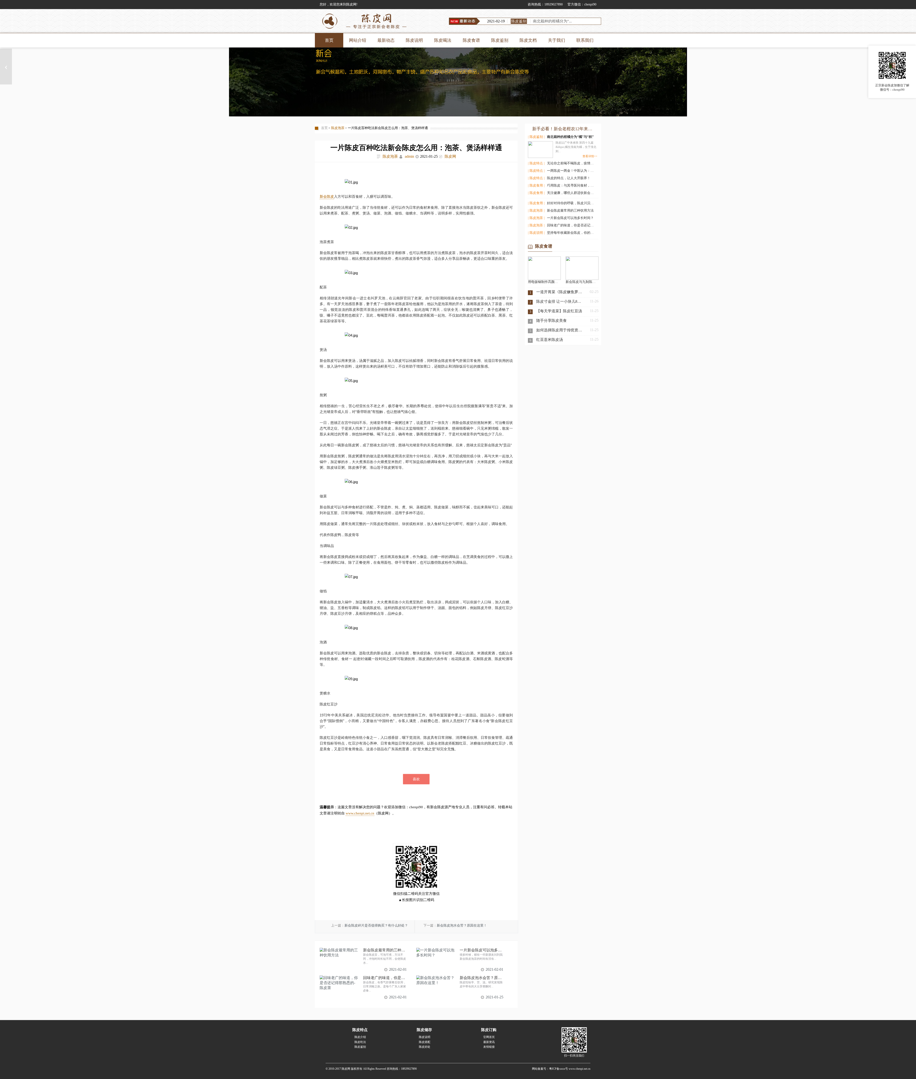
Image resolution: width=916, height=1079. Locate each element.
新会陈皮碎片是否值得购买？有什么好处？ (376, 925)
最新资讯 (489, 1042)
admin (409, 156)
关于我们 (556, 40)
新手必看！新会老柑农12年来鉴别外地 (563, 128)
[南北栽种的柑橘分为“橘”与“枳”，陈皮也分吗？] (540, 148)
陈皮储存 (424, 1030)
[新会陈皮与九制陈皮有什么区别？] (582, 258)
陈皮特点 (360, 1030)
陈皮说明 (414, 40)
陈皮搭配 (424, 1042)
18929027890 (553, 4)
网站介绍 (357, 40)
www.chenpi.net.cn (360, 813)
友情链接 (489, 1046)
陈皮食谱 (471, 40)
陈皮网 (450, 156)
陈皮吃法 (360, 1042)
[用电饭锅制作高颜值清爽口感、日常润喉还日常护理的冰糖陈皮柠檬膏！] (544, 258)
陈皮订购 (488, 1030)
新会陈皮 (327, 196)
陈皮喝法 (442, 40)
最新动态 (386, 40)
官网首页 (489, 1037)
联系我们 (584, 40)
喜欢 (416, 779)
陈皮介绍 (360, 1037)
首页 (329, 40)
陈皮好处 (424, 1046)
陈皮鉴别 (499, 40)
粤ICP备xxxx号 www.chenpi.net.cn (569, 1068)
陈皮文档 (528, 40)
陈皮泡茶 (337, 128)
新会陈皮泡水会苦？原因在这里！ (462, 925)
